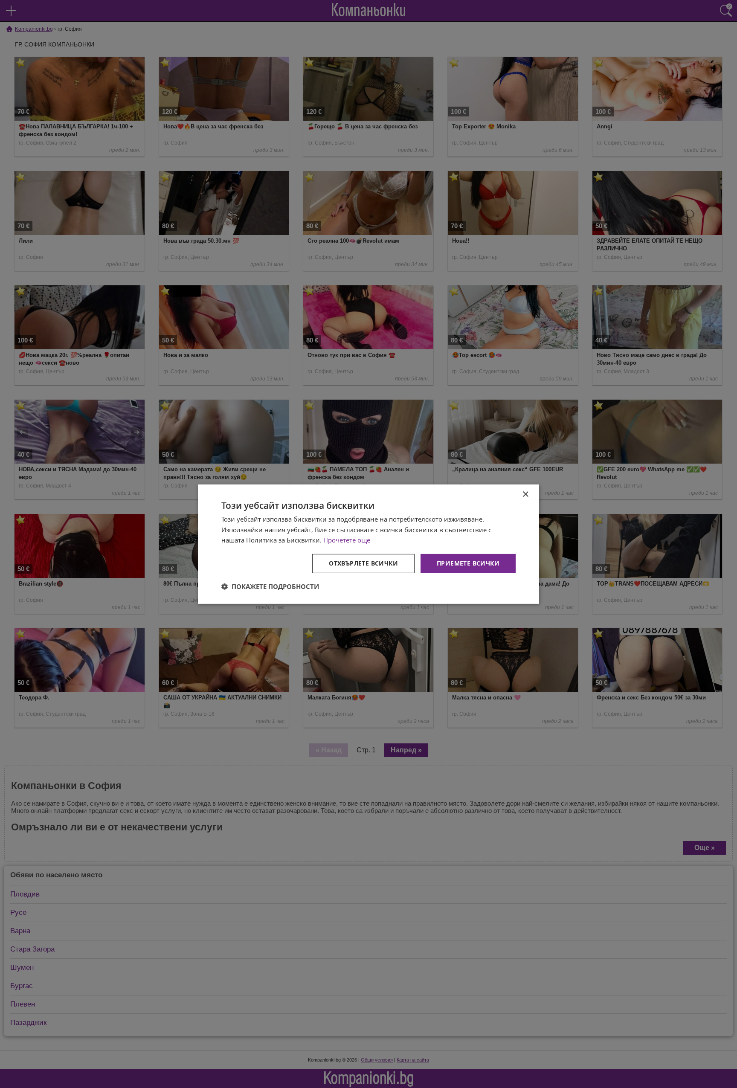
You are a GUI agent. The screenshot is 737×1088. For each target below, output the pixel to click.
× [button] (525, 494)
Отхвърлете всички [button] (363, 563)
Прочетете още (346, 540)
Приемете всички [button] (468, 563)
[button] (270, 586)
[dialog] (368, 543)
